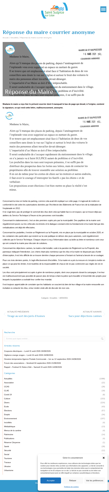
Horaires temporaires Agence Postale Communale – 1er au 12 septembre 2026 (37, 359)
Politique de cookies (71, 487)
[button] (103, 458)
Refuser (72, 480)
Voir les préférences (94, 480)
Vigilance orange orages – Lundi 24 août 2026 (23, 355)
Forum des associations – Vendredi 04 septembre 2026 (27, 363)
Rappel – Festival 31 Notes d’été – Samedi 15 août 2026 (28, 367)
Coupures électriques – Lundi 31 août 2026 (22, 351)
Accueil (6, 38)
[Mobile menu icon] (103, 9)
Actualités (14, 38)
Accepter (51, 480)
